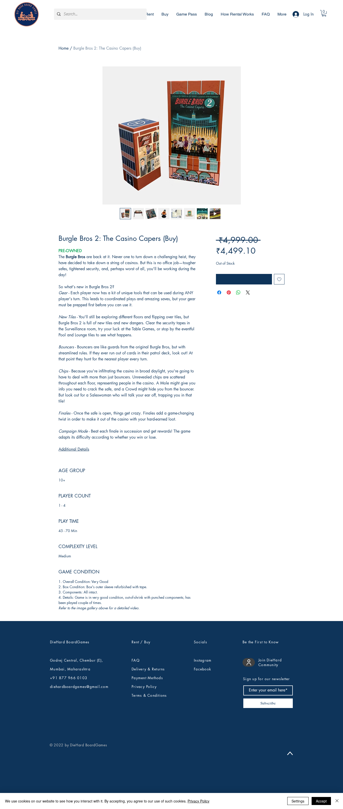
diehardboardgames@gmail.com (79, 686)
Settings (298, 800)
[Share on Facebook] (219, 292)
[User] (249, 662)
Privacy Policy (198, 800)
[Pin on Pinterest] (229, 292)
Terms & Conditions (149, 695)
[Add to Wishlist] (279, 279)
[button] (324, 13)
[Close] (337, 801)
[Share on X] (248, 292)
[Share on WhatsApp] (238, 292)
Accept (321, 800)
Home (64, 48)
